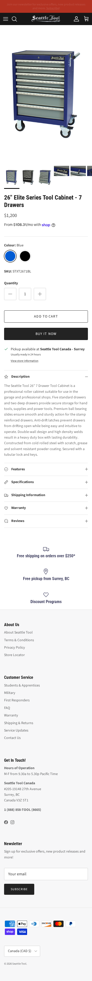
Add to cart (46, 316)
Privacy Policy (14, 647)
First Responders (17, 700)
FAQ (7, 708)
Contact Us (12, 737)
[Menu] (5, 19)
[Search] (16, 19)
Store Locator (14, 655)
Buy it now (46, 333)
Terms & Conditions (19, 640)
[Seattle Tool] (46, 18)
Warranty (11, 715)
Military (9, 692)
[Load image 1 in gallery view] (46, 94)
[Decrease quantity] (10, 294)
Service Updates (16, 730)
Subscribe (19, 889)
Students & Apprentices (22, 685)
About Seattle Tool (18, 632)
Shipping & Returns (18, 723)
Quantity (11, 283)
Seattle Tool (19, 964)
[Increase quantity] (40, 294)
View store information (24, 361)
